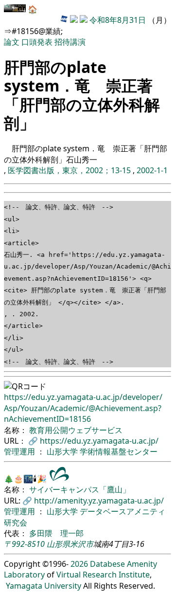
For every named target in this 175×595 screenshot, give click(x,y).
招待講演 (70, 41)
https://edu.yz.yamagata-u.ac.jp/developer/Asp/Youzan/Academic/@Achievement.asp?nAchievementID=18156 (83, 408)
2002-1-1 (152, 170)
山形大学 (63, 451)
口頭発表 (36, 41)
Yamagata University (43, 585)
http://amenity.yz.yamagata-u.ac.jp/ (99, 500)
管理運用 (20, 451)
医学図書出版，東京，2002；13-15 (70, 170)
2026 (79, 564)
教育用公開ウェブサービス (75, 430)
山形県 (58, 544)
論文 (11, 41)
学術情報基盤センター (119, 451)
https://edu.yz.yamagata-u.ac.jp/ (99, 440)
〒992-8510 (24, 544)
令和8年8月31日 (117, 20)
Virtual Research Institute (103, 574)
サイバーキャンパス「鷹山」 (79, 489)
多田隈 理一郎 (56, 533)
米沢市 (81, 544)
